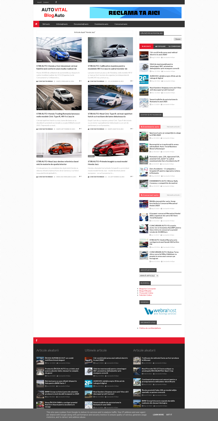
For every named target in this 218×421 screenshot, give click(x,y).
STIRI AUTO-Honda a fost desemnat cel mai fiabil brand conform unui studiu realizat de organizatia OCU (56, 69)
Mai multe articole (173, 127)
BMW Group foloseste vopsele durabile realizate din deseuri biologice (158, 402)
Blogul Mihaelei (145, 291)
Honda (39, 60)
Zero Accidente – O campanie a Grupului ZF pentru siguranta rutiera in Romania (164, 171)
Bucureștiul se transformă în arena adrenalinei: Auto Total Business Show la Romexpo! (164, 146)
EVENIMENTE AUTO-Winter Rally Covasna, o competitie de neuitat (163, 182)
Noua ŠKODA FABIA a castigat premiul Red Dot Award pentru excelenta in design (61, 404)
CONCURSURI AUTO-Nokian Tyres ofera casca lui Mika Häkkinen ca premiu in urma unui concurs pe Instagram (164, 255)
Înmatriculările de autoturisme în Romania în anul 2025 (164, 100)
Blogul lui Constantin (147, 289)
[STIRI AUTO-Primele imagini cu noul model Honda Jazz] (110, 146)
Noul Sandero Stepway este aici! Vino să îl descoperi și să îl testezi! (165, 89)
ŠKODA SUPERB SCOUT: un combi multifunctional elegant (59, 359)
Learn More (158, 415)
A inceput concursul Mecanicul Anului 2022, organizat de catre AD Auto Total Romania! (164, 215)
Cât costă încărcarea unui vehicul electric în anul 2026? (163, 53)
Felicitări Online (145, 295)
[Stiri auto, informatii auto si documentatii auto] (54, 12)
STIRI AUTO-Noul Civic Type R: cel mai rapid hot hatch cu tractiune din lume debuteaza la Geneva (110, 116)
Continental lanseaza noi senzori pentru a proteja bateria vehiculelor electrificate (159, 380)
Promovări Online (146, 293)
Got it (169, 415)
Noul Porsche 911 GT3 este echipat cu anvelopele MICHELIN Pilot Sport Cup (158, 370)
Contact (46, 2)
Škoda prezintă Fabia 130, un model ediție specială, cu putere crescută (159, 391)
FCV (90, 108)
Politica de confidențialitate (150, 328)
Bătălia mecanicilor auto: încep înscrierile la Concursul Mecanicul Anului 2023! (163, 203)
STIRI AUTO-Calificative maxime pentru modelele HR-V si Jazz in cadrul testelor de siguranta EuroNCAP (107, 69)
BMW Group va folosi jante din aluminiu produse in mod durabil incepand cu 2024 (62, 393)
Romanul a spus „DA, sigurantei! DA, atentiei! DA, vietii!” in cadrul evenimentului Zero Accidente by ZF (164, 158)
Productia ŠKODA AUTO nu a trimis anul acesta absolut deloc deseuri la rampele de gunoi (62, 371)
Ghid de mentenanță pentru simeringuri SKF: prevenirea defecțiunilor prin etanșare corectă (164, 66)
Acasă (39, 2)
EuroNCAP (92, 60)
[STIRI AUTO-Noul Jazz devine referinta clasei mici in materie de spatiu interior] (59, 146)
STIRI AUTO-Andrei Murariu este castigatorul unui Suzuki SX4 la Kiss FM (164, 242)
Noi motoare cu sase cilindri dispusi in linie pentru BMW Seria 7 (61, 382)
